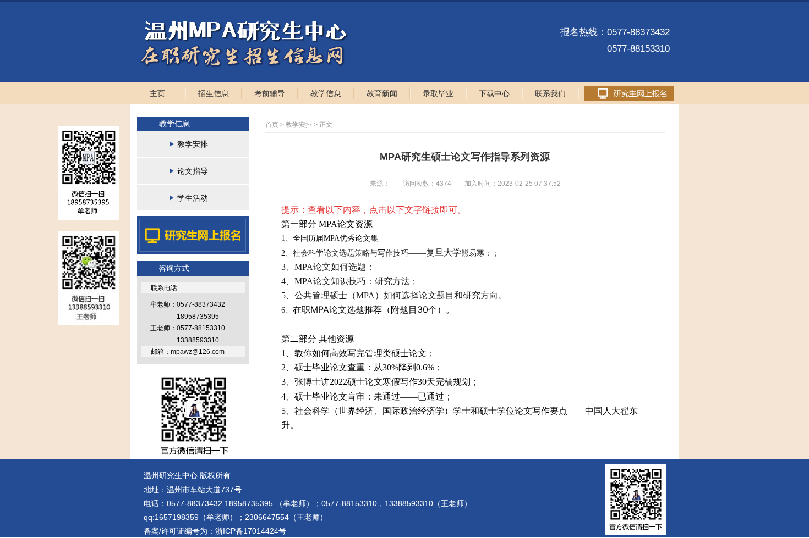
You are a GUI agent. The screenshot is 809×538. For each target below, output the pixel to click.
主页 (157, 93)
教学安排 (192, 144)
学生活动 (192, 197)
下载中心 (494, 93)
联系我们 (550, 93)
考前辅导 (269, 93)
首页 (271, 125)
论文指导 (192, 171)
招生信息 (213, 93)
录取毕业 (438, 93)
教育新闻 (382, 93)
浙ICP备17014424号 (250, 530)
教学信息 (325, 93)
